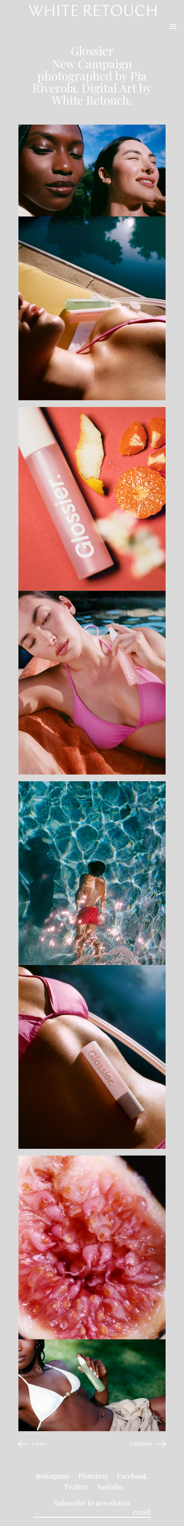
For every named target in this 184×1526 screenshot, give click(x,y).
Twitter (76, 1486)
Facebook (132, 1476)
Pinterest (93, 1476)
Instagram (52, 1476)
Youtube (110, 1486)
